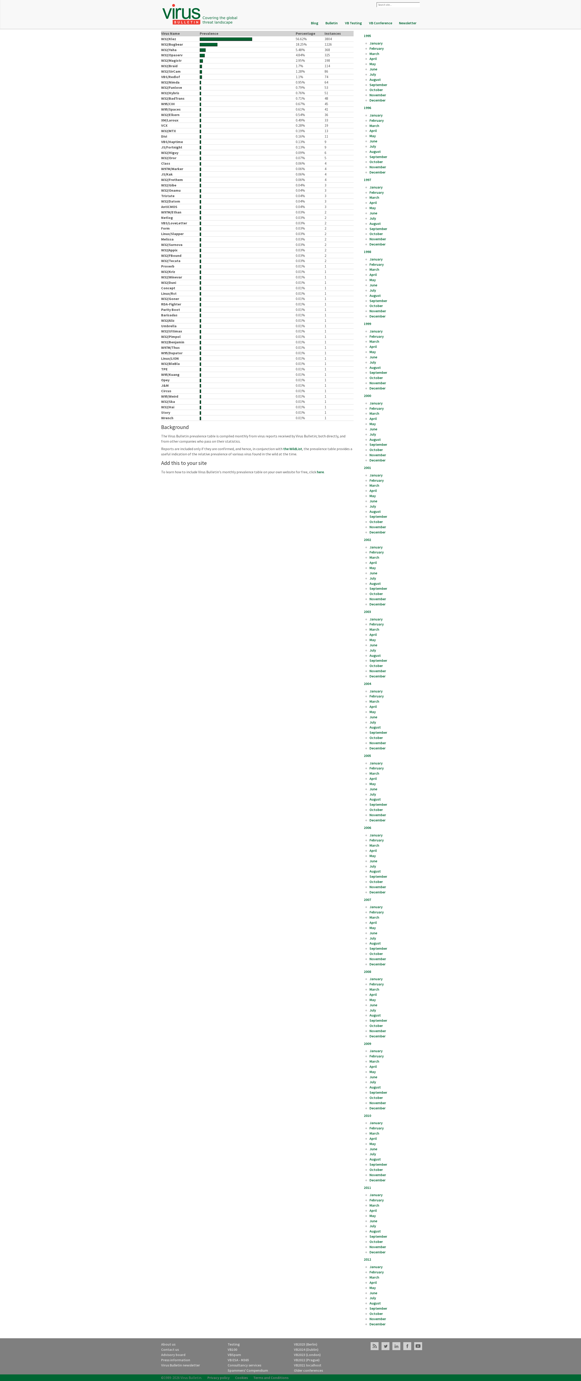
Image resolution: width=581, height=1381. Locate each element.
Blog (314, 23)
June (373, 69)
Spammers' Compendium (248, 1370)
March (374, 53)
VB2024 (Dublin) (306, 1349)
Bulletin (331, 23)
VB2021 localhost (307, 1365)
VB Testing (353, 23)
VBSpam (234, 1354)
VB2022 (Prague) (307, 1360)
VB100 (232, 1349)
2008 (367, 971)
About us (168, 1344)
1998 (367, 251)
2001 (367, 467)
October (376, 89)
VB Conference (380, 23)
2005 (367, 755)
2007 (367, 899)
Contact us (170, 1349)
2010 (367, 1115)
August (375, 79)
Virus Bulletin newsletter (180, 1365)
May (372, 64)
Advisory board (173, 1354)
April (373, 58)
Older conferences (308, 1370)
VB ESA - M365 (238, 1360)
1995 (367, 35)
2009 (367, 1043)
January (376, 43)
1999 (367, 323)
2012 (367, 1259)
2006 (367, 827)
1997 (367, 179)
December (377, 100)
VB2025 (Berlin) (305, 1344)
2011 (367, 1187)
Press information (175, 1360)
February (376, 48)
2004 (367, 683)
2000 (367, 395)
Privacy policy (218, 1377)
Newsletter (407, 23)
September (378, 84)
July (372, 74)
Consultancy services (244, 1365)
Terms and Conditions (270, 1377)
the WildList (292, 448)
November (377, 95)
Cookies (241, 1377)
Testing (234, 1344)
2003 (367, 611)
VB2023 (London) (307, 1354)
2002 (367, 539)
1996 (367, 107)
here (320, 472)
